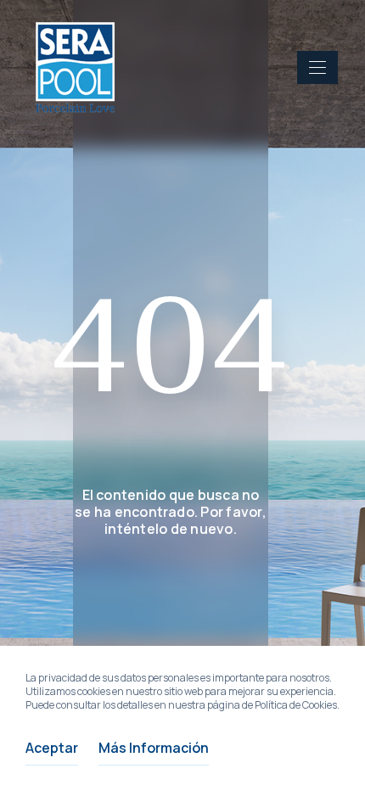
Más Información (153, 747)
